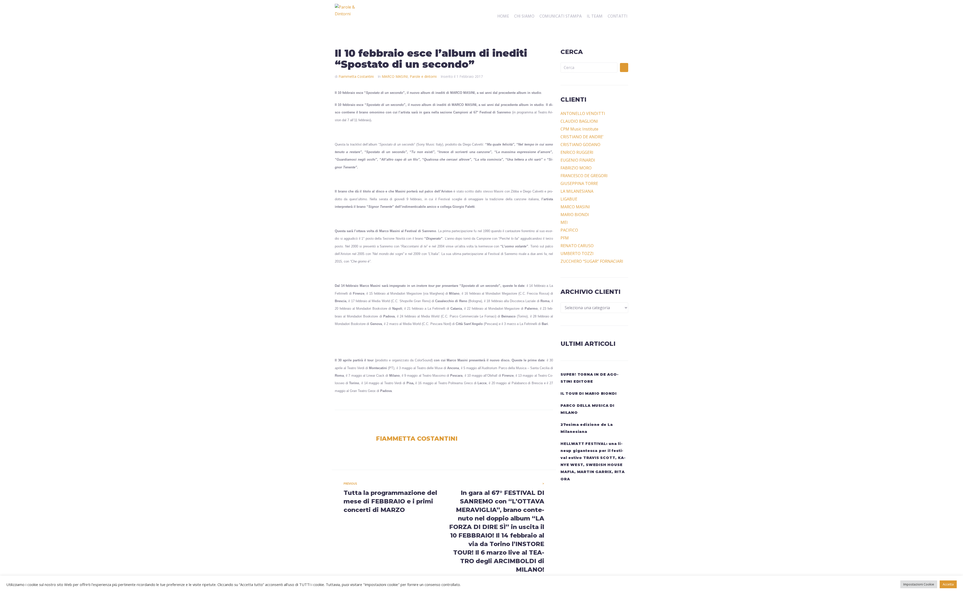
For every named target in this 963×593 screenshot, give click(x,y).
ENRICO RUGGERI (576, 152)
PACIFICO (569, 230)
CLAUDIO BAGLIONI (579, 121)
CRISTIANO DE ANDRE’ (581, 137)
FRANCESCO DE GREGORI (584, 175)
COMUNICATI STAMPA (560, 17)
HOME (503, 17)
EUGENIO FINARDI (577, 160)
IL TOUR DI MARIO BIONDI (588, 393)
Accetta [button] (948, 584)
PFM (564, 238)
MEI (564, 222)
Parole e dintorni (423, 76)
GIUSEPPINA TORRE (579, 183)
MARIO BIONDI (574, 214)
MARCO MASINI (395, 76)
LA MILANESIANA (576, 191)
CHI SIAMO (524, 17)
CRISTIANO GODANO (580, 144)
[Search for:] (588, 67)
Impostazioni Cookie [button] (918, 584)
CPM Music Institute (579, 129)
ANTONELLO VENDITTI (582, 113)
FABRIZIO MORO (576, 168)
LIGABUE (568, 199)
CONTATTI (617, 17)
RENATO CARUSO (577, 245)
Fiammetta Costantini (356, 76)
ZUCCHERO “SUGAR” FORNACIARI (591, 261)
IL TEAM (595, 17)
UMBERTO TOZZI (577, 253)
